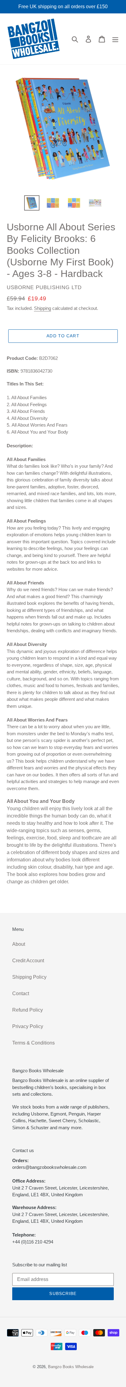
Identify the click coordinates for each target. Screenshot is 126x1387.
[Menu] (115, 38)
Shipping (42, 308)
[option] (32, 203)
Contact (20, 993)
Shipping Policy (29, 977)
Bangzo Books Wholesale (71, 1366)
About (18, 944)
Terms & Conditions (33, 1042)
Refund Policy (27, 1010)
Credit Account (28, 960)
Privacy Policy (27, 1026)
